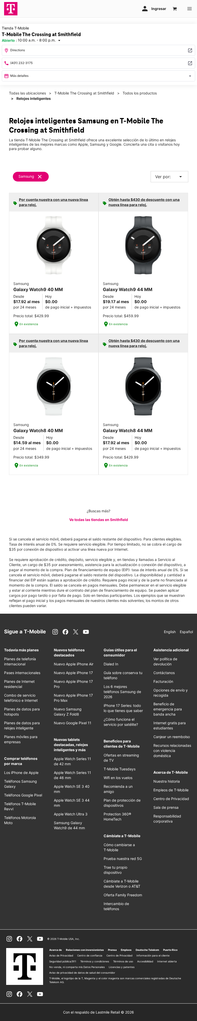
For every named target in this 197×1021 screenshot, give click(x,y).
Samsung (26, 176)
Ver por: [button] (169, 177)
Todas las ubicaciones (27, 93)
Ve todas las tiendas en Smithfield (98, 519)
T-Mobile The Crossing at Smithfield (84, 93)
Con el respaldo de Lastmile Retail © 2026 (98, 1012)
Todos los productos (140, 93)
